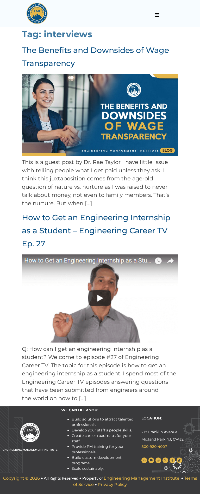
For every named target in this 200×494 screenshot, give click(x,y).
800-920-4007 (154, 446)
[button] (157, 15)
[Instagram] (158, 460)
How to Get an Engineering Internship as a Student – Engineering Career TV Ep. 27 (96, 230)
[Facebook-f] (172, 460)
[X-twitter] (165, 460)
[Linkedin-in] (144, 460)
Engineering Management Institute (141, 478)
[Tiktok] (179, 460)
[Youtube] (151, 460)
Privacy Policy (112, 484)
